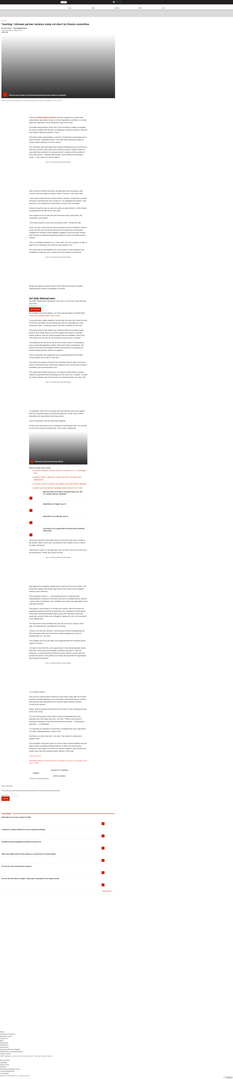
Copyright (3, 1062)
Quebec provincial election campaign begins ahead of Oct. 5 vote (58, 488)
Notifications (4, 1045)
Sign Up (5, 798)
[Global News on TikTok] (42, 1030)
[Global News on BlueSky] (96, 1030)
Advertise (3, 1067)
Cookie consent (5, 1054)
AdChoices (229, 1077)
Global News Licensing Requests (11, 1051)
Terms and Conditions (37, 316)
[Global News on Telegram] (69, 1030)
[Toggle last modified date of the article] (23, 30)
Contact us (3, 1038)
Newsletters (4, 1043)
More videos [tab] (46, 468)
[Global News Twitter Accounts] (42, 1015)
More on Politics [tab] (35, 468)
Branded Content (6, 1036)
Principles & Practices (7, 1034)
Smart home (4, 1047)
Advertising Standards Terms (10, 1069)
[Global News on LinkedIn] (14, 1030)
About (2, 1032)
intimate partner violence (46, 117)
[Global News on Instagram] (96, 1015)
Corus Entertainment (7, 1071)
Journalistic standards (59, 770)
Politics (4, 20)
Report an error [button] (59, 776)
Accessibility (4, 1073)
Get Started (35, 309)
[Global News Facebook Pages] (14, 1015)
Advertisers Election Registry (10, 1049)
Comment (36, 773)
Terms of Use (4, 1065)
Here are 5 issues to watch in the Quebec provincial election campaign (60, 484)
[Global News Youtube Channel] (69, 1015)
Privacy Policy (54, 316)
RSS (1, 1041)
